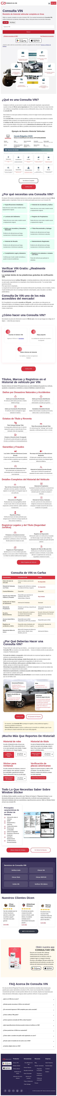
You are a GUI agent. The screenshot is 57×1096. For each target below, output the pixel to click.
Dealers (47, 1071)
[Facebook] (5, 1090)
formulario (21, 338)
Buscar (28, 32)
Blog (36, 1062)
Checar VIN (15, 1062)
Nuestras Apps (48, 1065)
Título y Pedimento (28, 1081)
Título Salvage (27, 1084)
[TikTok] (21, 1090)
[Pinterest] (17, 1090)
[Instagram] (9, 1090)
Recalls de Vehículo (28, 1070)
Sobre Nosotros (49, 1062)
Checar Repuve (27, 1067)
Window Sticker (16, 1065)
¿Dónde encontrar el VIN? (10, 36)
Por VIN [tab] (5, 22)
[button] (49, 3)
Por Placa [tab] (12, 22)
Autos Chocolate (28, 1073)
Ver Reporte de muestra (47, 36)
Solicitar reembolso (39, 1065)
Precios (36, 1083)
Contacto (47, 1068)
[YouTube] (13, 1090)
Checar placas (16, 1068)
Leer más (6, 924)
